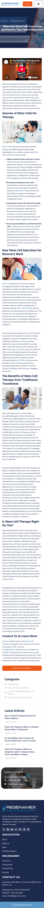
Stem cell (6, 283)
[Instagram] (15, 829)
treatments (18, 190)
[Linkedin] (7, 829)
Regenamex (9, 649)
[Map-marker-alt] (20, 829)
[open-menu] (38, 4)
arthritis (21, 360)
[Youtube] (11, 829)
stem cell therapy (24, 308)
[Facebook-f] (3, 829)
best (29, 617)
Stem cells (7, 146)
